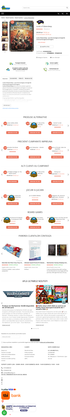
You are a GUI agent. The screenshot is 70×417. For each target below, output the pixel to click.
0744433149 (7, 370)
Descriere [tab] (5, 78)
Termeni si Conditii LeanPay (8, 358)
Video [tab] (21, 78)
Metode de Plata (29, 350)
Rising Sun (57, 172)
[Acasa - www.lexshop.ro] (9, 8)
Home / (3, 18)
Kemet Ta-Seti (57, 123)
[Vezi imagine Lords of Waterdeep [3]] (4, 47)
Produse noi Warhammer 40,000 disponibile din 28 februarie (18, 307)
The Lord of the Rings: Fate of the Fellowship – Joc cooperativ (35, 123)
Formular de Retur (29, 356)
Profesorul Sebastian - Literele (35, 147)
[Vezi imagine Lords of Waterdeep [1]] (4, 32)
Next (4, 51)
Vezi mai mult (7, 105)
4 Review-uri (47, 29)
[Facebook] (1, 378)
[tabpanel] (21, 36)
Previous (4, 21)
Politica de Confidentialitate (47, 342)
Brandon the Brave (12, 147)
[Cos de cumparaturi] (67, 13)
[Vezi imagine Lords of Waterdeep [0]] (4, 25)
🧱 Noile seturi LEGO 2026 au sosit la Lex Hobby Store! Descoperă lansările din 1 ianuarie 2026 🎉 (51, 307)
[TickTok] (1, 382)
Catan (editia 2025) (12, 123)
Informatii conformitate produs (10, 108)
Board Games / (10, 18)
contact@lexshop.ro (9, 373)
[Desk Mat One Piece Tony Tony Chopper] (12, 250)
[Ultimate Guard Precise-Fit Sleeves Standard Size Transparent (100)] (35, 250)
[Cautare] (67, 7)
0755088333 (7, 368)
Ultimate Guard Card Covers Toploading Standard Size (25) (35, 218)
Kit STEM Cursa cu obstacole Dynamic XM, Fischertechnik (12, 196)
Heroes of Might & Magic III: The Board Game (12, 172)
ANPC (26, 358)
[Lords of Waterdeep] (21, 36)
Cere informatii (55, 57)
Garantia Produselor (30, 354)
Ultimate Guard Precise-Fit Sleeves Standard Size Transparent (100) (12, 218)
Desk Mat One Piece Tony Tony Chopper (13, 263)
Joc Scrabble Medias (35, 195)
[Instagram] (1, 384)
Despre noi (4, 350)
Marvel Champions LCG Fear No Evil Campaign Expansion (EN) (57, 218)
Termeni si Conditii (6, 352)
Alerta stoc (46, 46)
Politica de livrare (5, 356)
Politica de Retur (29, 352)
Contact (3, 360)
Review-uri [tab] (28, 78)
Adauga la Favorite (42, 57)
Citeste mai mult (6, 325)
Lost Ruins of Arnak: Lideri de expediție (57, 148)
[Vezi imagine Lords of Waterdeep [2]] (4, 39)
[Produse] (2, 14)
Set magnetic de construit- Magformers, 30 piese (57, 196)
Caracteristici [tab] (13, 78)
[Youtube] (1, 380)
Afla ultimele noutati (35, 281)
